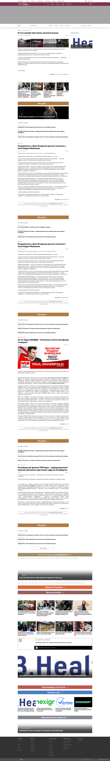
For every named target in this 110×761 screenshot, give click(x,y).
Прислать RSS (66, 748)
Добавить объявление (68, 744)
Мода (52, 4)
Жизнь (58, 4)
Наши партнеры (52, 738)
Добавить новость (67, 740)
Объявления (51, 752)
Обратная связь (67, 738)
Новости (50, 740)
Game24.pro (47, 1)
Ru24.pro (33, 1)
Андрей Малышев (22, 151)
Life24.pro (27, 1)
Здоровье (69, 4)
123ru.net (90, 1)
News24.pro (20, 1)
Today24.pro (40, 1)
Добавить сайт (66, 742)
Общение (51, 755)
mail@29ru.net (81, 740)
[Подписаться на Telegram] (85, 1)
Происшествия (75, 33)
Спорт (50, 744)
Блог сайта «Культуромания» (24, 35)
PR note (19, 344)
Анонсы (50, 750)
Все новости (20, 740)
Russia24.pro (20, 696)
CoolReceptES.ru (61, 1)
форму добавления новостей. (56, 203)
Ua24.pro (32, 744)
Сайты (50, 742)
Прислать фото (66, 746)
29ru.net (19, 37)
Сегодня (50, 748)
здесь (85, 582)
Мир (63, 4)
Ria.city (54, 1)
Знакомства (51, 754)
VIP (48, 4)
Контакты (80, 738)
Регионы (51, 746)
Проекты (32, 738)
